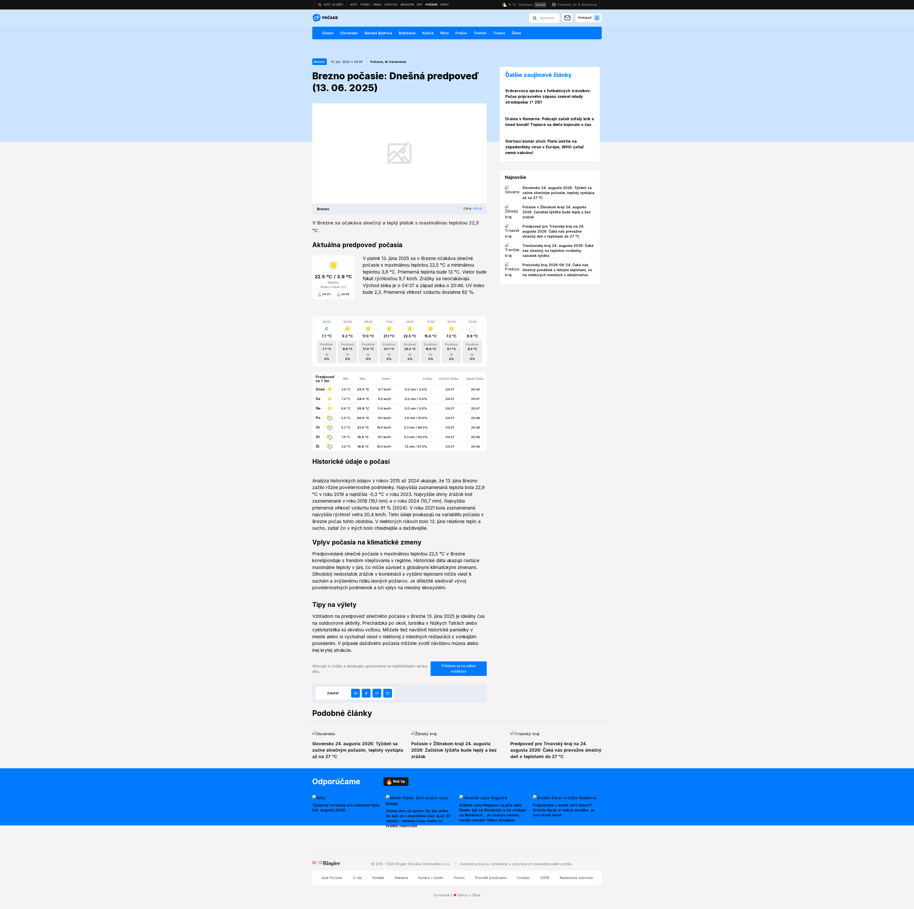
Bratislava (407, 33)
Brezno (319, 61)
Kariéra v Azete (430, 878)
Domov (328, 33)
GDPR (544, 878)
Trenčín (480, 33)
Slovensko (349, 33)
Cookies (523, 878)
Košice (428, 33)
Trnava (499, 33)
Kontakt (378, 878)
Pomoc (459, 878)
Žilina (516, 33)
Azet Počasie (331, 878)
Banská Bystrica (378, 33)
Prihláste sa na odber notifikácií (459, 669)
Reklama (401, 878)
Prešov (461, 33)
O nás (357, 878)
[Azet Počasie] (325, 18)
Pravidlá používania (490, 878)
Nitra (444, 33)
